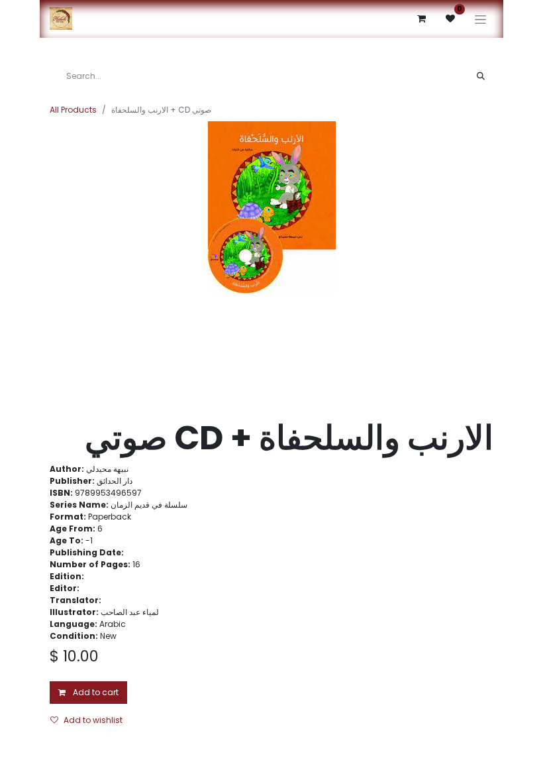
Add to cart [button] (95, 692)
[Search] (480, 76)
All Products (73, 109)
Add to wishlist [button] (93, 720)
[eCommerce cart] (421, 18)
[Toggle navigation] (480, 18)
